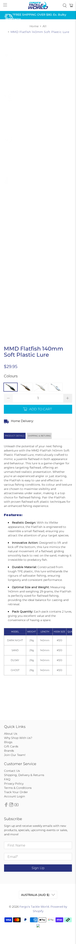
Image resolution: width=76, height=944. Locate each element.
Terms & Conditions (18, 788)
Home (34, 26)
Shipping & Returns (39, 435)
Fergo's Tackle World (34, 906)
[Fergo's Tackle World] (38, 5)
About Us (10, 733)
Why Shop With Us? (18, 738)
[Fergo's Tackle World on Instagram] (11, 806)
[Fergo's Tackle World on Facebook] (6, 806)
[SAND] (25, 387)
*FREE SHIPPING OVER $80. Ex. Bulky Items (39, 16)
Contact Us (12, 771)
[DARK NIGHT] (10, 387)
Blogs (8, 742)
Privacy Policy (14, 783)
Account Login (14, 796)
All (45, 26)
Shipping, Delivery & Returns (24, 775)
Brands (9, 750)
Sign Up (38, 868)
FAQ (7, 779)
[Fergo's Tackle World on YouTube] (16, 806)
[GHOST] (55, 387)
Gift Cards (11, 746)
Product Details (15, 435)
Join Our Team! (15, 755)
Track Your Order (16, 792)
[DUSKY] (40, 387)
